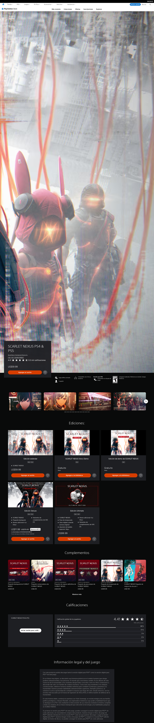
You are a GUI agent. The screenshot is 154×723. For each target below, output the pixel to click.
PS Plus (36, 4)
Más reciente (56, 9)
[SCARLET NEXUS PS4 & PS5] (25, 401)
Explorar (99, 9)
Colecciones (68, 9)
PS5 (18, 4)
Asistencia (70, 4)
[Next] (146, 401)
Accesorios (47, 4)
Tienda (9, 4)
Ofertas (77, 9)
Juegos (26, 4)
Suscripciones (88, 9)
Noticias (59, 4)
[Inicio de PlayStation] (3, 4)
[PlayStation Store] (10, 8)
